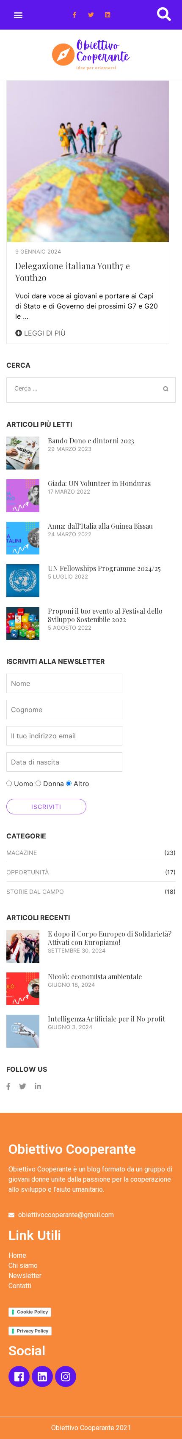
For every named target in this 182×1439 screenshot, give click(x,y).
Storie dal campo (35, 891)
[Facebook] (8, 1086)
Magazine (21, 852)
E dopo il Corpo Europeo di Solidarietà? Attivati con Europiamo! (109, 938)
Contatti (19, 1286)
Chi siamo (23, 1266)
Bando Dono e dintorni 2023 (91, 440)
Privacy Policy (32, 1331)
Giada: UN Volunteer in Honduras (99, 483)
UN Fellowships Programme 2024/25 (104, 568)
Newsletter (24, 1276)
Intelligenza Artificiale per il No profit (106, 1018)
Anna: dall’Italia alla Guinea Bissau (100, 526)
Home (17, 1255)
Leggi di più (44, 333)
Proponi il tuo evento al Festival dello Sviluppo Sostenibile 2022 (105, 615)
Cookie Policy (32, 1312)
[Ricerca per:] (72, 388)
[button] (18, 15)
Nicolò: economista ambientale (95, 976)
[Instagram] (65, 1376)
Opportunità (27, 872)
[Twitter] (91, 14)
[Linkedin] (107, 14)
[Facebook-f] (74, 14)
